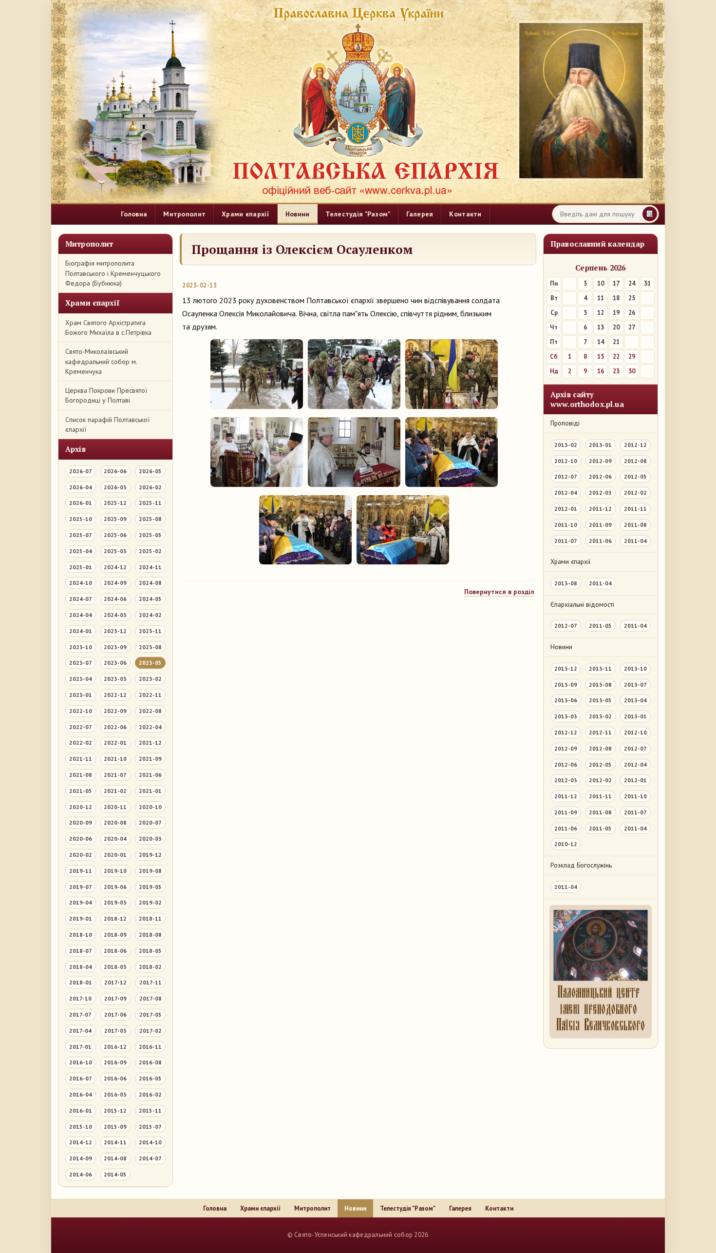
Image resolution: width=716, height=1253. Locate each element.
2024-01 (80, 631)
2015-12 (115, 1110)
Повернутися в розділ (499, 591)
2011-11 (635, 508)
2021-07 (115, 774)
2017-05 (150, 1014)
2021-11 (80, 758)
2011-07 (565, 540)
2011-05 (600, 625)
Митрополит (184, 214)
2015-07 (150, 1126)
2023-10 (80, 647)
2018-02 (150, 966)
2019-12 (150, 854)
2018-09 (115, 934)
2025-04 (80, 551)
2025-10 (80, 518)
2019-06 (115, 886)
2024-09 (115, 582)
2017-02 (150, 1030)
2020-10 (150, 806)
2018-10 (80, 934)
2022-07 (80, 727)
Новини (297, 214)
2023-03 (115, 678)
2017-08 (150, 998)
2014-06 (80, 1174)
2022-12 (115, 694)
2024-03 (115, 614)
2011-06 (600, 540)
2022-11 (150, 694)
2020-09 (80, 822)
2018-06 (115, 950)
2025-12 (115, 502)
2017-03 (115, 1030)
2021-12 (150, 742)
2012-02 (635, 492)
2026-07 (80, 471)
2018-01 (80, 982)
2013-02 (565, 444)
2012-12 (635, 444)
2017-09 (115, 998)
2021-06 (150, 774)
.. (278, 1235)
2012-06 (600, 476)
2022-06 (115, 727)
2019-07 (80, 886)
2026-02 (150, 487)
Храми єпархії (245, 214)
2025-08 (150, 518)
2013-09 (565, 684)
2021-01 (150, 790)
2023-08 (150, 647)
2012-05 (635, 476)
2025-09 (115, 518)
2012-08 (635, 460)
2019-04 (80, 902)
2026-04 (80, 487)
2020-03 (150, 838)
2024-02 (150, 614)
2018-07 (80, 950)
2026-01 (80, 502)
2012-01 (565, 508)
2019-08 (150, 870)
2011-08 (635, 524)
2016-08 (150, 1062)
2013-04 (635, 700)
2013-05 (600, 700)
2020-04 (115, 838)
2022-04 (150, 727)
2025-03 (115, 551)
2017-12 (115, 982)
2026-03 (115, 487)
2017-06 (115, 1014)
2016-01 (80, 1110)
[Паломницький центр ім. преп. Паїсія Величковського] (601, 974)
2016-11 (150, 1046)
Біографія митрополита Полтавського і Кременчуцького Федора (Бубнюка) (113, 273)
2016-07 (80, 1078)
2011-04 (635, 540)
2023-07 (80, 662)
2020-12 (80, 806)
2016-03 (115, 1094)
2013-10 (635, 668)
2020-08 (115, 822)
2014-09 (80, 1158)
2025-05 (150, 535)
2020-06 (80, 838)
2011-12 (600, 508)
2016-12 (115, 1046)
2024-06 (115, 598)
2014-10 (150, 1142)
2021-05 (80, 790)
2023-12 (115, 631)
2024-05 (150, 598)
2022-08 (150, 710)
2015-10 (80, 1126)
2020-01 (115, 854)
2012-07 (565, 476)
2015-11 (150, 1110)
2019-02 (150, 902)
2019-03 (115, 902)
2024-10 (80, 582)
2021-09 (150, 758)
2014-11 (115, 1142)
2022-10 (80, 710)
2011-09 (600, 524)
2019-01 (80, 918)
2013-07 (635, 684)
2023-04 (80, 678)
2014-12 (80, 1142)
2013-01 (600, 444)
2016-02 (150, 1094)
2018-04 (80, 966)
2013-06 (565, 700)
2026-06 (115, 471)
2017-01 (80, 1046)
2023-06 (115, 662)
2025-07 (80, 535)
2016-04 (80, 1094)
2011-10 (565, 524)
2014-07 (150, 1158)
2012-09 (600, 460)
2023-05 (150, 662)
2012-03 (600, 492)
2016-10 (80, 1062)
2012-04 (565, 492)
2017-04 (80, 1030)
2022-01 (115, 742)
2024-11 (150, 567)
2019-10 (115, 870)
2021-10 (115, 758)
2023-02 (150, 678)
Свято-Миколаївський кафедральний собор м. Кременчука (101, 361)
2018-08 (150, 934)
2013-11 (600, 668)
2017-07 (80, 1014)
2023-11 (150, 631)
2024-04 (80, 614)
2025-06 (115, 535)
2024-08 (150, 582)
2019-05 (150, 886)
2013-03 (565, 716)
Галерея (419, 214)
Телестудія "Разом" (357, 214)
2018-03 (115, 966)
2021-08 (80, 774)
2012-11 (600, 732)
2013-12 (565, 668)
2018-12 (115, 918)
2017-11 (150, 982)
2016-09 (115, 1062)
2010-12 (565, 844)
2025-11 (150, 502)
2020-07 (150, 822)
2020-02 (80, 854)
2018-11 (150, 918)
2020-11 (115, 806)
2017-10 (80, 998)
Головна (134, 214)
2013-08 (565, 583)
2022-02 (80, 742)
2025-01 (80, 567)
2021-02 (115, 790)
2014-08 (115, 1158)
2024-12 (115, 567)
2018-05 (150, 950)
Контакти (465, 214)
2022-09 (115, 710)
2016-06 (115, 1078)
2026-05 (150, 471)
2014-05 (115, 1174)
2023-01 (80, 694)
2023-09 (115, 647)
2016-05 (150, 1078)
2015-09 (115, 1126)
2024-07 (80, 598)
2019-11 (80, 870)
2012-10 (565, 460)
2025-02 (150, 551)
